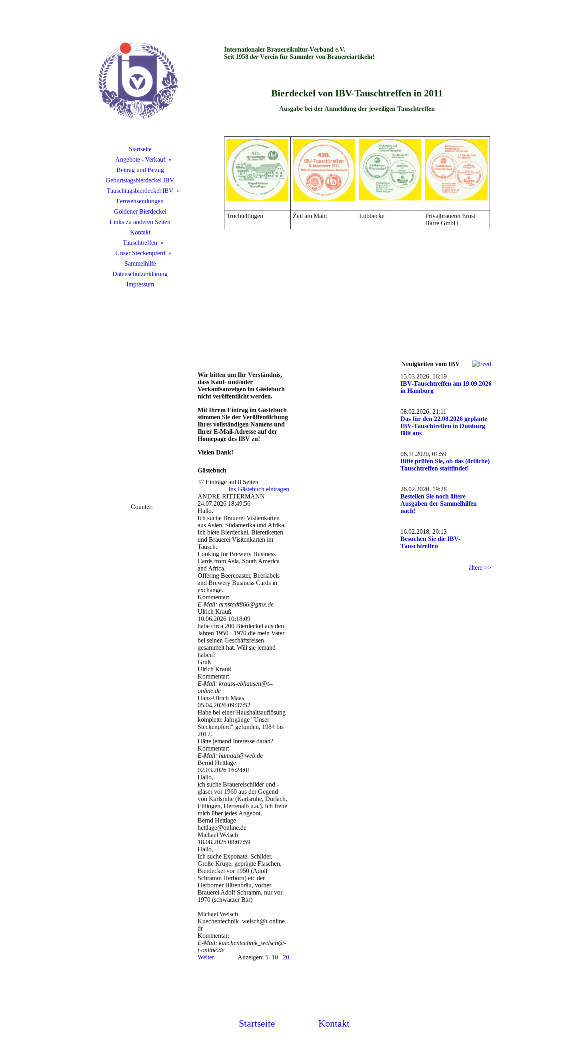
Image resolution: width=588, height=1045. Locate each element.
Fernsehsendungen (140, 201)
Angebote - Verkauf (140, 159)
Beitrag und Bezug (140, 169)
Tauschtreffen (140, 242)
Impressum (140, 284)
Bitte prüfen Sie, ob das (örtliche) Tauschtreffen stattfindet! (445, 465)
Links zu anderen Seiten (140, 221)
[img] (140, 82)
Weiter (206, 957)
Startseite (140, 149)
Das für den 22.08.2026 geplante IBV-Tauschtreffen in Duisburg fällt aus (443, 425)
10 (275, 957)
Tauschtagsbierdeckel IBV (140, 190)
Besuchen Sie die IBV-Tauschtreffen (430, 542)
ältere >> (480, 567)
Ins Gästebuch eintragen (258, 489)
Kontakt (140, 232)
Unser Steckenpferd (140, 253)
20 (286, 957)
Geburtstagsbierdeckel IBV (140, 180)
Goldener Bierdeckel (140, 211)
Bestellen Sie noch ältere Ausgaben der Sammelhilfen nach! (438, 503)
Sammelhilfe (140, 263)
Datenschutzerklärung (140, 273)
